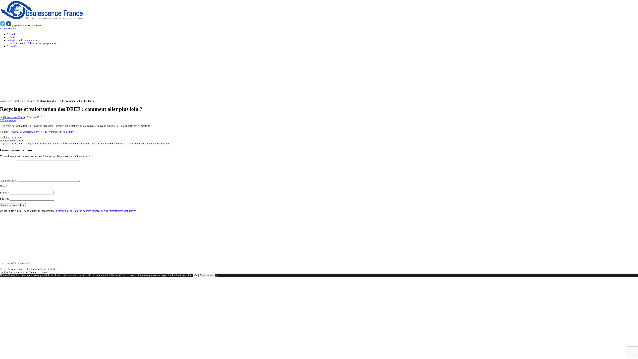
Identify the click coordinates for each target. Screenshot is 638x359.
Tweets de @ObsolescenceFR (16, 263)
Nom (3, 186)
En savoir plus (207, 275)
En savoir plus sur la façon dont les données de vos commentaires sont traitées (95, 210)
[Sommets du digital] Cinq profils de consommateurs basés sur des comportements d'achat (48, 143)
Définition (12, 37)
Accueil (11, 34)
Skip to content (8, 28)
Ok (195, 275)
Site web (4, 198)
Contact (51, 269)
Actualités (12, 46)
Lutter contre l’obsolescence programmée (34, 43)
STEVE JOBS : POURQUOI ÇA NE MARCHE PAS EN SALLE (135, 143)
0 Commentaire (8, 120)
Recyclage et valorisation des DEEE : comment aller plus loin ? (42, 131)
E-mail (4, 192)
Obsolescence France (14, 117)
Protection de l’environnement (22, 40)
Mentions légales (36, 269)
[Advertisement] (99, 73)
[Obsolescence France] (41, 19)
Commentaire (8, 180)
